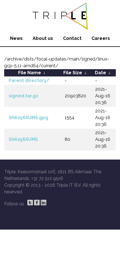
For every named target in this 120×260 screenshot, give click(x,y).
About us (43, 38)
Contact (72, 38)
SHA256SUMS (23, 139)
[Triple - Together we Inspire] (60, 15)
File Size (72, 72)
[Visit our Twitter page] (30, 202)
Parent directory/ (29, 80)
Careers (101, 38)
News (16, 38)
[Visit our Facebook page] (37, 202)
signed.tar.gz (23, 95)
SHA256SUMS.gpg (28, 117)
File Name (29, 72)
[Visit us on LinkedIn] (43, 202)
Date (100, 72)
